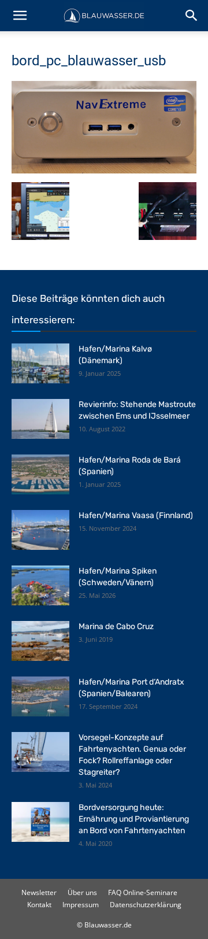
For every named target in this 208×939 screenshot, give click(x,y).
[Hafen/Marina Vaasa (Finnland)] (40, 530)
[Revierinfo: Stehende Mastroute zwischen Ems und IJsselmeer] (40, 419)
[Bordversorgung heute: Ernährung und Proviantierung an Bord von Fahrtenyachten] (40, 822)
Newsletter (39, 892)
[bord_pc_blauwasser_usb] (104, 170)
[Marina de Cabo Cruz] (40, 641)
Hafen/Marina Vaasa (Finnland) (136, 515)
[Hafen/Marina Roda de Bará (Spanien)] (40, 474)
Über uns (82, 892)
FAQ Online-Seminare (142, 892)
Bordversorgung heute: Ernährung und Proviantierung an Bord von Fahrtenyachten (134, 819)
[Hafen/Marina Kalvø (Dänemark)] (40, 363)
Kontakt (39, 905)
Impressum (80, 905)
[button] (19, 15)
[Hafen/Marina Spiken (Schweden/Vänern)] (40, 585)
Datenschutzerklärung (145, 905)
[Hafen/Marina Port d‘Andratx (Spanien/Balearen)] (40, 696)
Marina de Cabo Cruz (116, 626)
